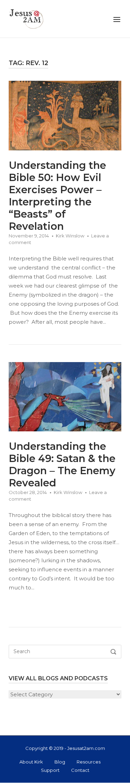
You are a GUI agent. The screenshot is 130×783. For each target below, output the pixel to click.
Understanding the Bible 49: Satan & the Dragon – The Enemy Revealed (62, 464)
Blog (59, 762)
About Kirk (31, 762)
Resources (89, 762)
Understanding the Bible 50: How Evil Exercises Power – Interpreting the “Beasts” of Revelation (57, 195)
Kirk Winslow (70, 235)
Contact (80, 770)
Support (50, 770)
